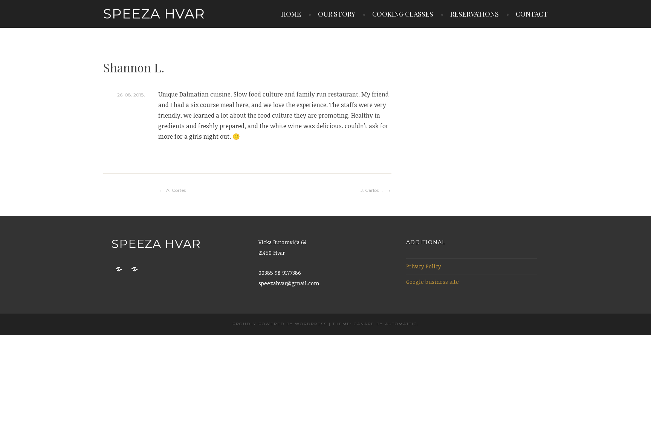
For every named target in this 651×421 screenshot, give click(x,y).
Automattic (401, 323)
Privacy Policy (423, 266)
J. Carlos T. (372, 190)
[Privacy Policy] (119, 269)
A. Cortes (176, 190)
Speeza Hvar (154, 13)
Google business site (432, 281)
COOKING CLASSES (402, 14)
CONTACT (532, 14)
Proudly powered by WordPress (279, 323)
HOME (291, 14)
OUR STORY (336, 14)
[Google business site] (134, 269)
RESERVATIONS (474, 14)
